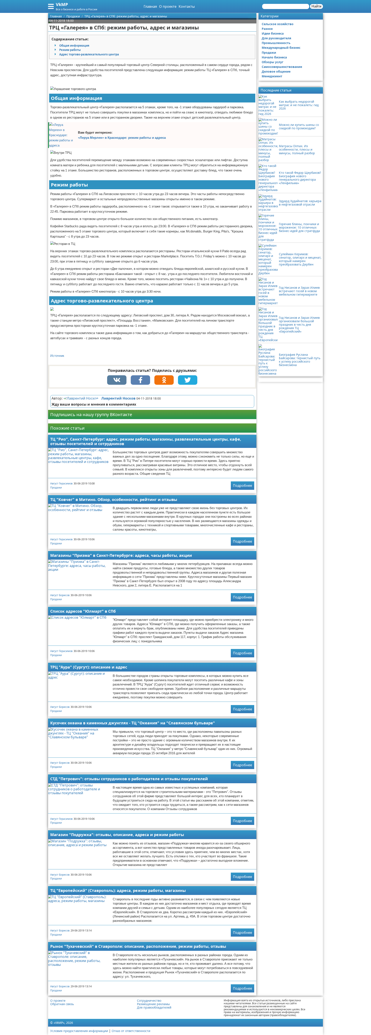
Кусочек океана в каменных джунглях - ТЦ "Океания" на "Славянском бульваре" (132, 722)
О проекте (167, 6)
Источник (57, 355)
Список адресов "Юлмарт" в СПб (83, 611)
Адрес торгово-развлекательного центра (89, 54)
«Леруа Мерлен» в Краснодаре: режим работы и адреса (122, 137)
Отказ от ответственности (131, 1031)
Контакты (187, 6)
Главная (150, 6)
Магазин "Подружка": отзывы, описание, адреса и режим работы (117, 834)
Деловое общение (276, 71)
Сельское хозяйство (277, 24)
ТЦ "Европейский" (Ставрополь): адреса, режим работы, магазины (118, 890)
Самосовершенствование (282, 67)
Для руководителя (276, 38)
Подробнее (242, 485)
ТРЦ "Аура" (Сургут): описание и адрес (88, 667)
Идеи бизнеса (273, 33)
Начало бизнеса (274, 57)
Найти (316, 6)
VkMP (62, 4)
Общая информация (74, 45)
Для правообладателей (154, 1007)
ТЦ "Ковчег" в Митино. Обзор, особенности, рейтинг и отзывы (113, 499)
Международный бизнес (281, 48)
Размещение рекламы (153, 1004)
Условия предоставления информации (79, 1031)
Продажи (56, 487)
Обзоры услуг (272, 62)
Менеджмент (272, 76)
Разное (267, 29)
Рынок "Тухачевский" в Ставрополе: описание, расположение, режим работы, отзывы (138, 946)
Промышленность (276, 43)
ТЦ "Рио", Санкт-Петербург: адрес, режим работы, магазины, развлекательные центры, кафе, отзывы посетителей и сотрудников (145, 441)
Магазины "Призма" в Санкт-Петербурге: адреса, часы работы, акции (121, 555)
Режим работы (70, 50)
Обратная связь (62, 1004)
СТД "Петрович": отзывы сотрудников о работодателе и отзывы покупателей (129, 778)
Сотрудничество (149, 1000)
